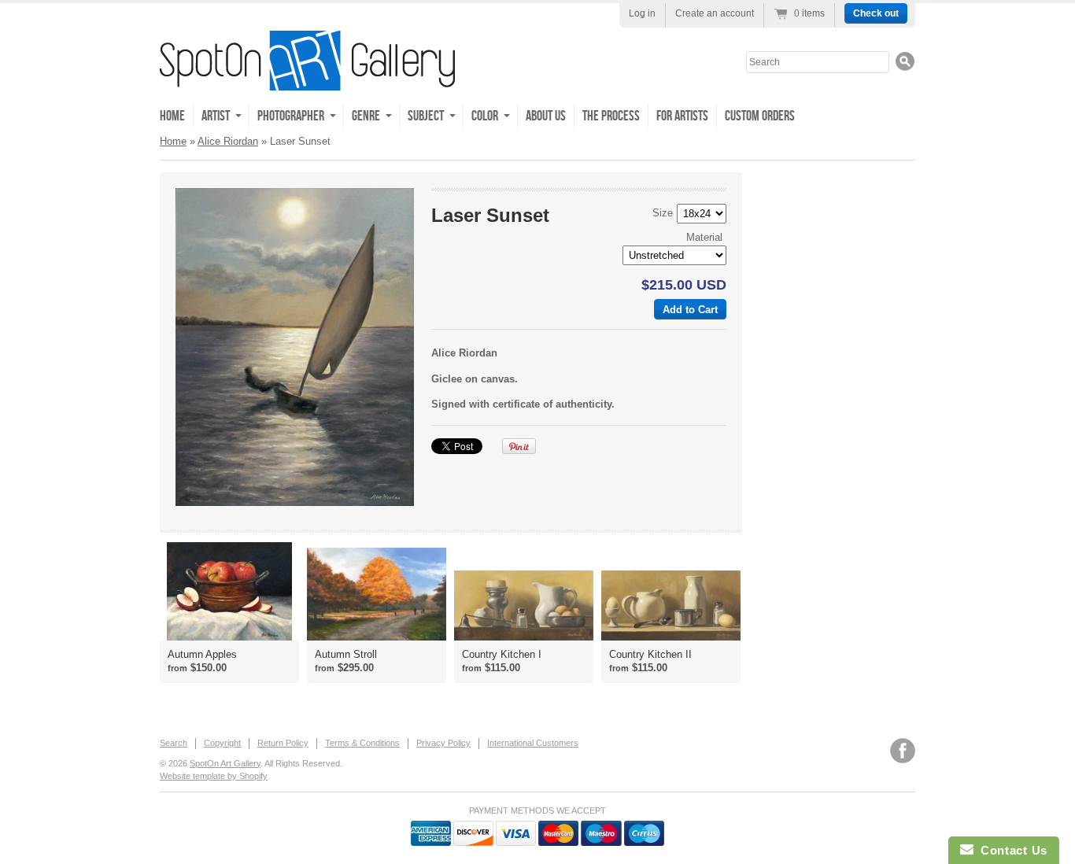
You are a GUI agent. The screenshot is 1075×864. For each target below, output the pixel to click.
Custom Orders (760, 116)
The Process (611, 116)
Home (172, 116)
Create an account (714, 13)
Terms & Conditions (362, 743)
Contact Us (1010, 850)
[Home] (307, 79)
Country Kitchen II (650, 654)
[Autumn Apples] (229, 591)
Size (662, 213)
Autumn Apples (202, 654)
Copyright (222, 743)
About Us (546, 116)
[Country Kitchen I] (523, 605)
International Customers (532, 743)
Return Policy (282, 743)
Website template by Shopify (214, 776)
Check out (876, 13)
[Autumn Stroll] (376, 594)
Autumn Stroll (346, 654)
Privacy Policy (443, 743)
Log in (642, 13)
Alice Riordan (228, 141)
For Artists (682, 116)
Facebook (902, 750)
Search (173, 743)
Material (704, 237)
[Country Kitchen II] (671, 605)
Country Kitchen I (501, 654)
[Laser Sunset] (294, 347)
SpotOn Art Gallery (225, 763)
